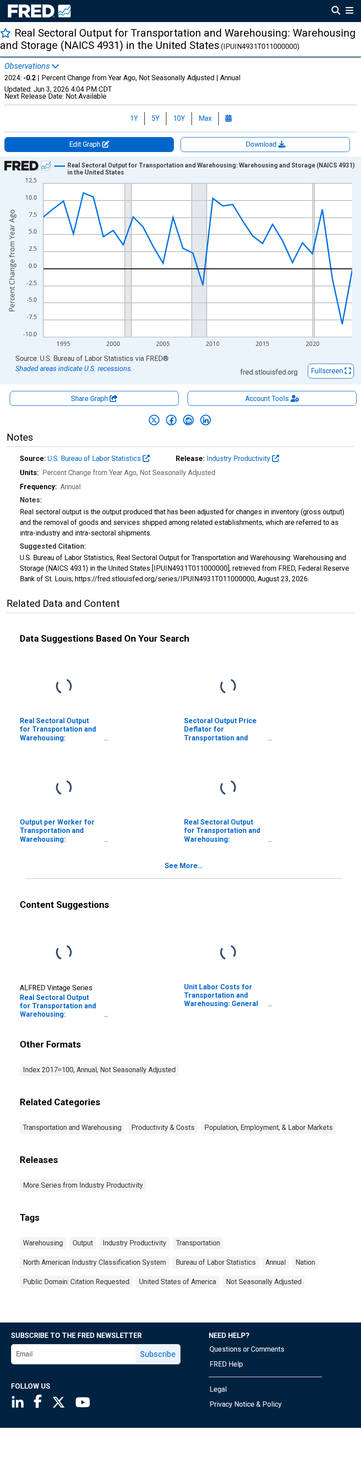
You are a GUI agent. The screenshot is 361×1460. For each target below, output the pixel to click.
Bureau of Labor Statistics (216, 1262)
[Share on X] (154, 420)
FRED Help (226, 1364)
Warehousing (43, 1243)
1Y (134, 118)
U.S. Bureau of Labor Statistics (95, 458)
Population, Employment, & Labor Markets (268, 1127)
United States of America (177, 1282)
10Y (179, 118)
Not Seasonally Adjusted (264, 1282)
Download (262, 144)
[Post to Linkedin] (205, 420)
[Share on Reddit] (188, 420)
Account (267, 398)
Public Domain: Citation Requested (76, 1282)
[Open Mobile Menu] (349, 11)
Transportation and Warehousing (72, 1127)
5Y (155, 118)
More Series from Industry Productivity (83, 1185)
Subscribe (158, 1354)
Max (205, 118)
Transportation (198, 1243)
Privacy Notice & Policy (246, 1404)
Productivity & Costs (163, 1127)
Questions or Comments (247, 1349)
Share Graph (90, 398)
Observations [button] (28, 66)
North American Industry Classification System (94, 1262)
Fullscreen (328, 371)
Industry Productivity (239, 458)
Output (83, 1243)
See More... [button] (184, 866)
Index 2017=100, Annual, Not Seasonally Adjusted (99, 1070)
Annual (275, 1262)
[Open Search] (336, 11)
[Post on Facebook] (171, 420)
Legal (218, 1389)
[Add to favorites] (5, 33)
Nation (305, 1262)
